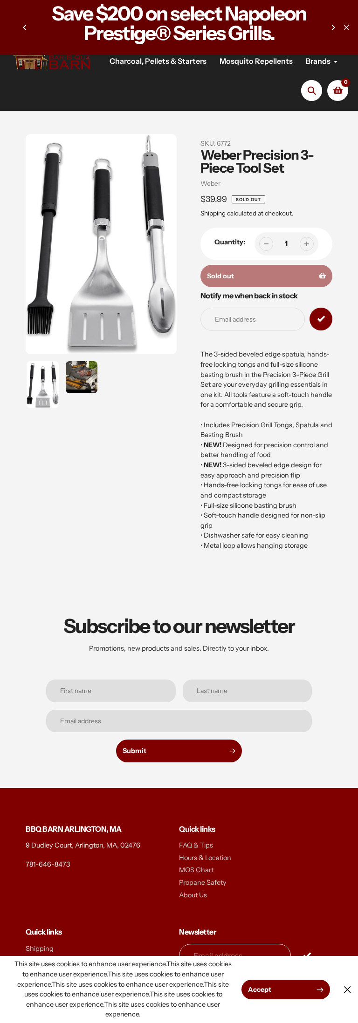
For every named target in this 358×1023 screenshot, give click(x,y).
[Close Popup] (347, 990)
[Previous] (25, 27)
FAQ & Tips (196, 845)
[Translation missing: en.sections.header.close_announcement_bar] (346, 27)
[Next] (332, 27)
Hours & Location (205, 858)
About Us (193, 895)
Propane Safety (203, 882)
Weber (210, 183)
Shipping (213, 213)
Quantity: (229, 242)
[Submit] (307, 955)
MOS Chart (196, 870)
